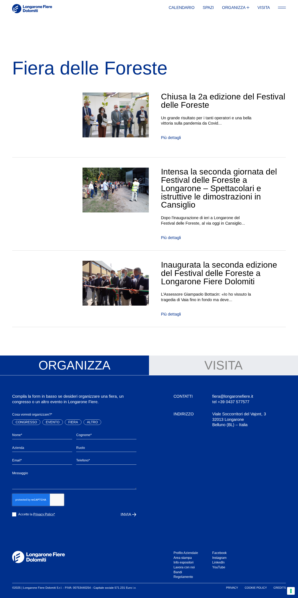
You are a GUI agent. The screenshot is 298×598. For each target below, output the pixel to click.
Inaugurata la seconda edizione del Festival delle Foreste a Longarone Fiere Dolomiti (219, 273)
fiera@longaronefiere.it (232, 396)
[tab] (74, 365)
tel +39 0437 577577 (230, 402)
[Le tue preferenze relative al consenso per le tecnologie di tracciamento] (291, 591)
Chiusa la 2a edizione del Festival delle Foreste (223, 101)
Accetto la (36, 514)
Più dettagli (171, 137)
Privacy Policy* (44, 514)
